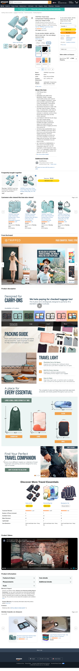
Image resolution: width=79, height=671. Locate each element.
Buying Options (65, 506)
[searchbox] (30, 2)
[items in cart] (76, 2)
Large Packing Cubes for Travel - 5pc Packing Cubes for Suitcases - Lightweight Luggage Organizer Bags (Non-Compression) (59, 635)
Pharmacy (51, 6)
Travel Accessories (28, 12)
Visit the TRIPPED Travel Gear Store (44, 26)
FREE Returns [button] (39, 39)
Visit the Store (72, 282)
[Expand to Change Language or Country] (37, 658)
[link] (28, 180)
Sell (36, 6)
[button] (2, 6)
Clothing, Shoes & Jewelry (6, 12)
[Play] (2, 568)
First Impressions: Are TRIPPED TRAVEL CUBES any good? (21, 541)
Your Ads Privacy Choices (56, 663)
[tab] (13, 324)
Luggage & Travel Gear (18, 12)
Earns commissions (23, 539)
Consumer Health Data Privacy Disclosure (41, 663)
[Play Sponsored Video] (56, 624)
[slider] (37, 568)
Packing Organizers (37, 12)
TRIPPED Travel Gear (70, 37)
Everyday (57, 6)
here (3, 598)
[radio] (6, 46)
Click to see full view (18, 42)
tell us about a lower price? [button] (18, 608)
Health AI (7, 6)
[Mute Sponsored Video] (35, 630)
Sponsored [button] (3, 614)
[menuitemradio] (74, 568)
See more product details (42, 154)
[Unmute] (76, 568)
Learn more (53, 164)
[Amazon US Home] (19, 659)
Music (45, 6)
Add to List (63, 49)
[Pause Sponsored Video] (35, 627)
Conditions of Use (20, 663)
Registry (41, 6)
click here (8, 603)
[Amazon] (4, 2)
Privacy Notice (28, 663)
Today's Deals (14, 6)
